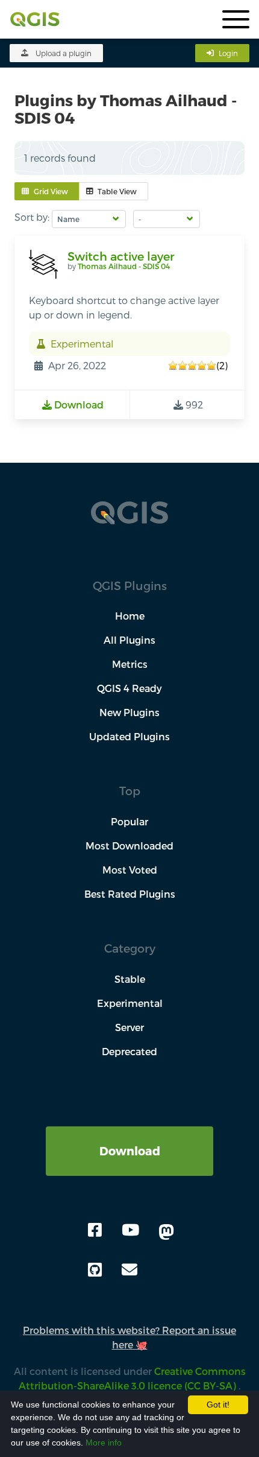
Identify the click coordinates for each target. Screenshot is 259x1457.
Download (129, 1151)
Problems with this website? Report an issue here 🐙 (129, 1337)
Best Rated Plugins (129, 894)
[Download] (129, 1133)
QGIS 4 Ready (129, 688)
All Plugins (129, 640)
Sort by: (31, 217)
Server (129, 1027)
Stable (129, 979)
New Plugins (129, 712)
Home (130, 615)
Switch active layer (121, 256)
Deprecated (129, 1051)
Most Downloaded (129, 845)
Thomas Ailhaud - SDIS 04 (124, 266)
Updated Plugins (129, 736)
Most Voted (129, 869)
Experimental (130, 1003)
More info (104, 1442)
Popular (129, 821)
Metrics (130, 664)
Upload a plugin (64, 53)
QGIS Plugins (130, 585)
